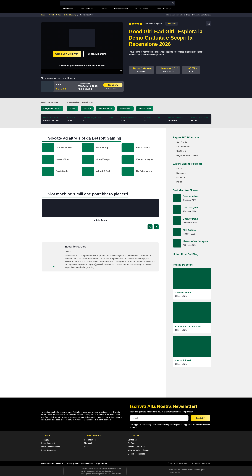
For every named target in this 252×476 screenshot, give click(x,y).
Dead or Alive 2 (191, 196)
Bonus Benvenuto (48, 450)
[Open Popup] (208, 23)
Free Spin (45, 440)
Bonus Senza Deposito (188, 326)
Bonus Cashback (48, 443)
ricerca (173, 3)
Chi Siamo (132, 443)
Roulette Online (91, 440)
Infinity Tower (100, 220)
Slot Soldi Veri (183, 360)
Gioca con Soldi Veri (66, 54)
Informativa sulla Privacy (138, 450)
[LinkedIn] (53, 266)
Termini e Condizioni (136, 447)
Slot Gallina (189, 230)
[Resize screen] (121, 71)
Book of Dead (190, 218)
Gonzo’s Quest (191, 207)
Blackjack (88, 443)
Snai (58, 84)
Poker (86, 447)
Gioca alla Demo (97, 54)
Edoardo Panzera (204, 15)
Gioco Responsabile (136, 454)
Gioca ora (113, 85)
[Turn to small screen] (121, 24)
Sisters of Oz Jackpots (195, 241)
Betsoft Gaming (142, 68)
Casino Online (183, 292)
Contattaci (132, 440)
